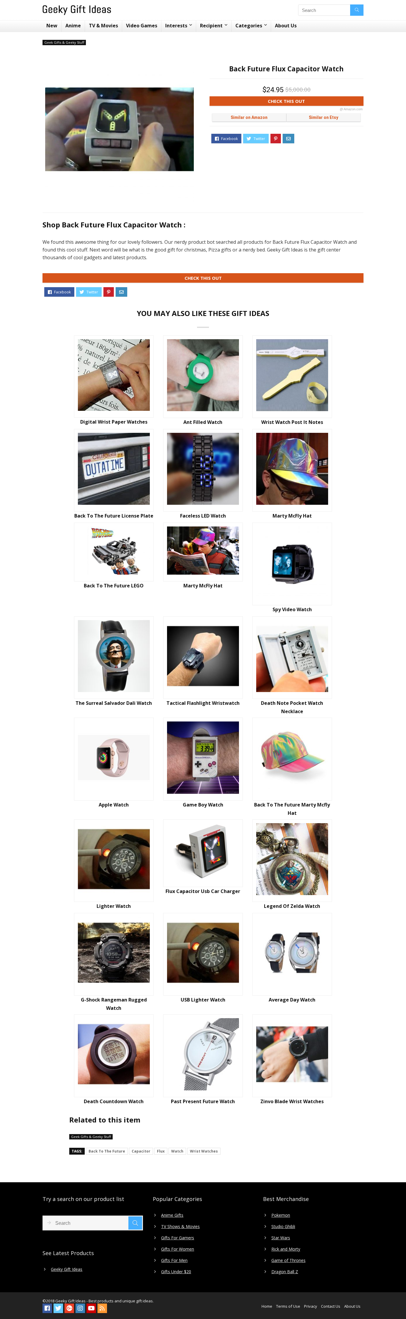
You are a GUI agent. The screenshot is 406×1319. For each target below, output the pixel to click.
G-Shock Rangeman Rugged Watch (114, 1003)
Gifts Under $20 (176, 1271)
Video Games (141, 25)
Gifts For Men (174, 1260)
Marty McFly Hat (292, 515)
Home (267, 1306)
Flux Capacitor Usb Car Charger (203, 891)
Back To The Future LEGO (114, 585)
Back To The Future (107, 1151)
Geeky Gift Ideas (66, 1269)
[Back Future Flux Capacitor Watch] (119, 129)
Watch (177, 1151)
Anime (73, 25)
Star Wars (280, 1238)
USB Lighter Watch (203, 999)
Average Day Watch (292, 999)
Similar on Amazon (249, 117)
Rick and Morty (285, 1249)
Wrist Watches (204, 1151)
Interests (176, 25)
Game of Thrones (288, 1260)
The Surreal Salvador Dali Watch (113, 703)
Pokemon (280, 1215)
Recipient (211, 25)
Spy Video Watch (292, 609)
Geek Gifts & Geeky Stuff (64, 42)
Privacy (310, 1306)
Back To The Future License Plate (113, 515)
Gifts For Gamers (177, 1238)
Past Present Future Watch (203, 1101)
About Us (286, 25)
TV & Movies (103, 25)
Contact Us (330, 1306)
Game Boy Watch (203, 804)
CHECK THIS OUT (315, 102)
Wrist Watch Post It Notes (292, 422)
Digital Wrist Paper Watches (113, 422)
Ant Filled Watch (202, 422)
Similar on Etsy (323, 117)
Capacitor (141, 1151)
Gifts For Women (177, 1249)
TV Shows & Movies (180, 1226)
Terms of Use (288, 1306)
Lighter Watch (114, 906)
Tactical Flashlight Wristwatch (203, 703)
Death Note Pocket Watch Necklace (292, 707)
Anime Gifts (172, 1215)
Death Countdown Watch (114, 1101)
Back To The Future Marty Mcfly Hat (292, 808)
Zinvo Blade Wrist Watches (292, 1101)
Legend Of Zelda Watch (292, 906)
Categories (248, 25)
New (51, 25)
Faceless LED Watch (203, 515)
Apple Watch (114, 804)
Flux (161, 1151)
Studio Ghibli (283, 1226)
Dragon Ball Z (284, 1271)
